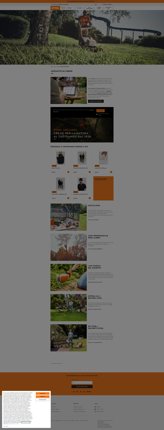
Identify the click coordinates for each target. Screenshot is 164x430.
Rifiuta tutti (42, 396)
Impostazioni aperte (42, 399)
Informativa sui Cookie (14, 424)
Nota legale (5, 426)
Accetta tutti (42, 393)
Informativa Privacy (26, 422)
